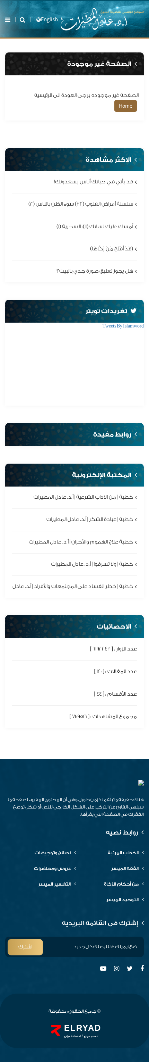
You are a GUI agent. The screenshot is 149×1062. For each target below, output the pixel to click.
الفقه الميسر (125, 868)
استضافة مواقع (72, 1036)
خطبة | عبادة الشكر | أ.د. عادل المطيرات (89, 520)
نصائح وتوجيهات (53, 852)
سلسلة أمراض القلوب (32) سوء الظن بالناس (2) (80, 204)
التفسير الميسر (54, 884)
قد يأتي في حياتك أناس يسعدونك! (93, 182)
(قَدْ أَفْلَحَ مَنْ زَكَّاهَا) (111, 249)
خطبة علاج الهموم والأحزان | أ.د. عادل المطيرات (81, 542)
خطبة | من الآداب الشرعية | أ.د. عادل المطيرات (83, 497)
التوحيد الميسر (122, 899)
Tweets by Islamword (123, 326)
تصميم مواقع (91, 1036)
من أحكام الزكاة (121, 884)
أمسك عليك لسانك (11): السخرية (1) (94, 227)
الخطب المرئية (123, 852)
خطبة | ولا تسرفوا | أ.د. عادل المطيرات (92, 564)
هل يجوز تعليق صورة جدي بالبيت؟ (94, 271)
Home (125, 105)
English (49, 19)
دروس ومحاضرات (52, 868)
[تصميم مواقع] (56, 1030)
